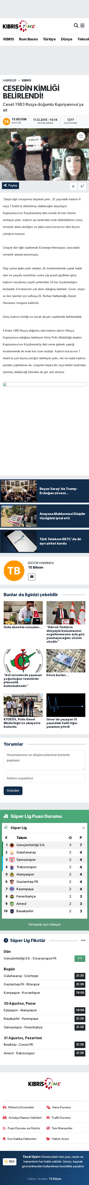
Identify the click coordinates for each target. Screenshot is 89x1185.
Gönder (13, 791)
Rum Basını (28, 39)
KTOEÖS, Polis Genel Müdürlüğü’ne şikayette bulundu (22, 723)
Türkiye (49, 39)
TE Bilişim (55, 1178)
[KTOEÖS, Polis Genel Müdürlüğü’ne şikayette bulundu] (23, 705)
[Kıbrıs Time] (19, 26)
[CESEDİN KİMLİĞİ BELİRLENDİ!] (44, 154)
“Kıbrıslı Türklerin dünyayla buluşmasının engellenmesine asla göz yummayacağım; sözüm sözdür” (65, 634)
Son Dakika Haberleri (22, 1139)
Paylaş (12, 185)
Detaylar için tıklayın (45, 924)
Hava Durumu (61, 1107)
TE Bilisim (35, 567)
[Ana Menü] (82, 26)
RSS (11, 1161)
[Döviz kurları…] (66, 660)
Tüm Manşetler (62, 1128)
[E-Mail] (31, 576)
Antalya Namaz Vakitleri (25, 1117)
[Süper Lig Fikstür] (83, 940)
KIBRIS (8, 39)
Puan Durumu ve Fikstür (24, 1128)
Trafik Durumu (61, 1117)
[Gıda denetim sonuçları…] (23, 613)
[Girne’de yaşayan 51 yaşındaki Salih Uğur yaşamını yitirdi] (66, 705)
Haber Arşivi (60, 1139)
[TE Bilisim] (14, 570)
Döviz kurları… (57, 675)
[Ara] (76, 26)
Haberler (9, 80)
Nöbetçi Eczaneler (21, 1107)
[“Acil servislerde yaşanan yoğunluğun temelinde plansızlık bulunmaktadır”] (23, 660)
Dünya (66, 39)
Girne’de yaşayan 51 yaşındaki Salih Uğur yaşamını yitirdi (62, 723)
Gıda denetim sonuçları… (23, 627)
